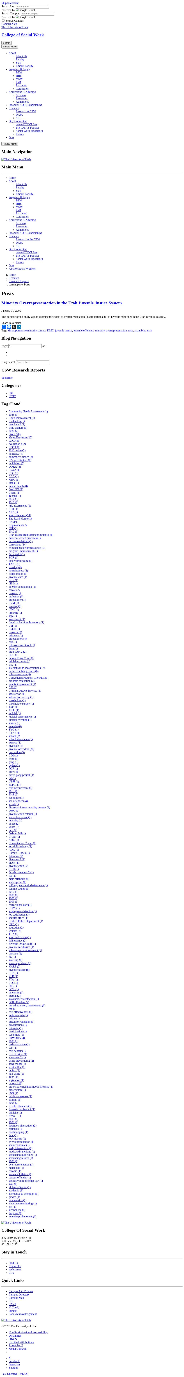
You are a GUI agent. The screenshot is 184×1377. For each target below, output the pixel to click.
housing (15, 567)
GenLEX (16, 489)
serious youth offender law (26, 1180)
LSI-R (14, 628)
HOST (14, 447)
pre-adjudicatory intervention (27, 1005)
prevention (17, 752)
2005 (13, 1041)
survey (14, 723)
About (12, 52)
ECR (13, 557)
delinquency (17, 940)
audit (13, 706)
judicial (15, 713)
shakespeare (17, 882)
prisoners (16, 635)
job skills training (20, 846)
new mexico (17, 1200)
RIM (13, 508)
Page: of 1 (24, 345)
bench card (17, 424)
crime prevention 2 (21, 1060)
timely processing (20, 560)
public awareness (20, 1096)
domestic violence (21, 456)
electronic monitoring (23, 1203)
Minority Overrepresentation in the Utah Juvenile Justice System (61, 303)
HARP (14, 966)
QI (12, 778)
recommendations (21, 541)
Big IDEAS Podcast (27, 127)
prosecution (17, 1089)
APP (13, 512)
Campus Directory (19, 1294)
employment (18, 525)
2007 (13, 898)
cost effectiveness (20, 1011)
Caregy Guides (19, 852)
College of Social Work (22, 34)
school (14, 736)
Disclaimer (15, 1335)
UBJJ (14, 781)
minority (100, 330)
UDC (14, 609)
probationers (18, 638)
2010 (13, 891)
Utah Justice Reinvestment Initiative (31, 534)
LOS (13, 580)
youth (14, 826)
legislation (16, 1080)
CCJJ (14, 869)
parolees (15, 632)
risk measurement (20, 787)
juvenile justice (63, 330)
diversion (16, 745)
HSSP (14, 521)
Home (12, 177)
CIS (11, 1301)
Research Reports (19, 281)
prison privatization (21, 1021)
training (15, 1099)
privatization (18, 1024)
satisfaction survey (21, 697)
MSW (19, 78)
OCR (14, 989)
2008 (13, 895)
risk (13, 641)
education (16, 927)
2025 (13, 414)
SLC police (17, 450)
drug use (15, 1213)
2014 (13, 499)
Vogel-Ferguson (20, 437)
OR (13, 985)
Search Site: (8, 6)
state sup (15, 960)
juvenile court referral (23, 813)
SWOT (15, 1115)
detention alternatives (22, 1125)
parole (14, 589)
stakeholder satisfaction (24, 998)
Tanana (15, 495)
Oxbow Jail (17, 833)
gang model (17, 1063)
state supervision (20, 963)
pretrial (14, 995)
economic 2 (17, 1057)
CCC (14, 476)
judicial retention (20, 719)
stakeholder (17, 700)
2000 (13, 1161)
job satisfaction (19, 914)
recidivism (16, 463)
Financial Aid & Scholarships (25, 104)
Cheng (14, 492)
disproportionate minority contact (27, 330)
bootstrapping (18, 1132)
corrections (17, 544)
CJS (13, 687)
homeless (16, 453)
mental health (18, 486)
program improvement (23, 551)
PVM (14, 602)
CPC (13, 473)
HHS (19, 75)
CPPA (14, 908)
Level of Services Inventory (26, 622)
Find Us (13, 1262)
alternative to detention (23, 1193)
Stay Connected (18, 121)
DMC (50, 330)
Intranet (13, 1310)
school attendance (21, 739)
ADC (14, 839)
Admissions (22, 101)
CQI (13, 755)
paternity (15, 1028)
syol (13, 1183)
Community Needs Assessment (28, 411)
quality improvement (22, 684)
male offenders (19, 878)
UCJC (19, 114)
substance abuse (20, 674)
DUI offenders (19, 1002)
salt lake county (19, 661)
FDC (13, 654)
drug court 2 (17, 651)
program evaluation (21, 680)
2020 (13, 430)
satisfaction (17, 693)
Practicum (21, 85)
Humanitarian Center (22, 843)
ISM (13, 583)
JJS (12, 1008)
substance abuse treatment (25, 950)
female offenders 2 (21, 872)
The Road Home (20, 518)
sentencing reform (21, 1158)
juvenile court (18, 865)
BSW (19, 72)
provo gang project (21, 775)
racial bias (140, 330)
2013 (13, 791)
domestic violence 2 (22, 1109)
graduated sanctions (22, 1151)
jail (12, 875)
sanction (15, 953)
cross (13, 758)
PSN (13, 1093)
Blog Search (8, 362)
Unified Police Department (26, 921)
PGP (13, 768)
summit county (19, 888)
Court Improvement (22, 417)
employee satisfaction (23, 911)
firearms (15, 612)
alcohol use (17, 1209)
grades (14, 1196)
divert (14, 862)
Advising (21, 95)
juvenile (15, 726)
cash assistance (19, 1044)
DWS (14, 434)
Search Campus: (10, 13)
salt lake (15, 1112)
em (12, 1206)
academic (16, 1190)
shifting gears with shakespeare (28, 885)
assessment (17, 619)
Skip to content (10, 3)
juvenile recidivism (21, 947)
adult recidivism (20, 937)
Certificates (22, 88)
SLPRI (14, 784)
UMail (12, 1304)
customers (16, 1034)
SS (12, 956)
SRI (18, 117)
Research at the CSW (28, 239)
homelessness (18, 570)
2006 (13, 901)
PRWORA (17, 1037)
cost (13, 1047)
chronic (15, 1171)
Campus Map (16, 1297)
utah (149, 330)
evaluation (17, 443)
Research (14, 108)
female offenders (20, 1106)
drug (13, 648)
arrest (14, 804)
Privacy (13, 1338)
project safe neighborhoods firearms (31, 1086)
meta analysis (18, 1015)
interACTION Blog (27, 124)
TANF (14, 564)
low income (17, 1138)
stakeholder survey (21, 703)
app (13, 615)
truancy (15, 742)
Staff (18, 62)
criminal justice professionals (27, 547)
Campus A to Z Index (21, 1291)
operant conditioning (22, 586)
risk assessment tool (22, 645)
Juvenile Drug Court (22, 943)
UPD (14, 924)
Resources (21, 98)
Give (11, 137)
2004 (13, 1102)
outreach (15, 1083)
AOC (14, 849)
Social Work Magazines (29, 130)
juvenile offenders (83, 330)
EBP (13, 973)
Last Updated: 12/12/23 (14, 1373)
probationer (17, 599)
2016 (13, 502)
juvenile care (18, 576)
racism (14, 1070)
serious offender (20, 1177)
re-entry (15, 606)
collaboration (18, 573)
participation (18, 1031)
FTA (13, 979)
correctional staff (20, 904)
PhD (18, 82)
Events (20, 134)
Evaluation (17, 421)
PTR (13, 976)
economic (16, 797)
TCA (13, 934)
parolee (15, 593)
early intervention (20, 1148)
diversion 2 (17, 859)
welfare (15, 930)
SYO (14, 729)
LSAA (14, 469)
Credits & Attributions (21, 1342)
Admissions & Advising (22, 91)
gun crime (16, 1073)
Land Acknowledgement (23, 1314)
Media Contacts (17, 1348)
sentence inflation (20, 1174)
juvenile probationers (22, 1216)
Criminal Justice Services (25, 690)
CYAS (14, 732)
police (14, 823)
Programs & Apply (19, 69)
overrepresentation (116, 330)
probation (16, 596)
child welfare (18, 427)
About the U (16, 1345)
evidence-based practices (25, 538)
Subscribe (7, 377)
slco (13, 664)
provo (14, 771)
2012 (13, 531)
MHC (14, 479)
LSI (13, 625)
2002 (13, 1122)
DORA (15, 466)
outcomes (16, 992)
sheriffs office (18, 917)
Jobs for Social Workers (22, 268)
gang (13, 762)
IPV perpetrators (20, 460)
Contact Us (15, 1266)
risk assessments (20, 505)
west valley (17, 1067)
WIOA (14, 440)
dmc (13, 1135)
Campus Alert (9, 23)
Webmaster (15, 1269)
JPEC (14, 710)
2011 (13, 794)
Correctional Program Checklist (28, 677)
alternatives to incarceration (27, 667)
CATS (14, 836)
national (15, 1128)
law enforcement (20, 817)
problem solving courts (23, 671)
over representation (21, 1141)
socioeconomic (19, 1145)
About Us (21, 56)
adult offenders (20, 515)
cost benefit (17, 1050)
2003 (13, 1119)
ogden (14, 765)
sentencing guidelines (23, 1154)
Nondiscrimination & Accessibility (28, 1332)
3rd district (17, 554)
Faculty (20, 59)
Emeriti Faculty (24, 65)
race (130, 330)
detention (16, 856)
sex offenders (18, 800)
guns (13, 1076)
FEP (13, 528)
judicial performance (22, 716)
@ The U (14, 1307)
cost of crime (18, 1054)
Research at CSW (26, 111)
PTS (13, 982)
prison (14, 1018)
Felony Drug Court (21, 658)
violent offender (20, 1187)
